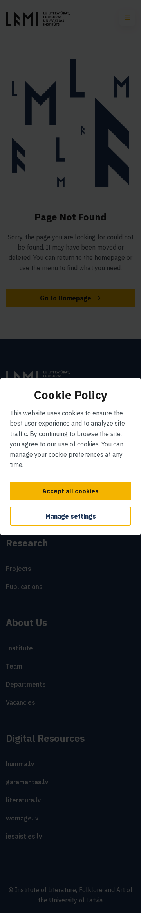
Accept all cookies (70, 491)
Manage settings (70, 516)
